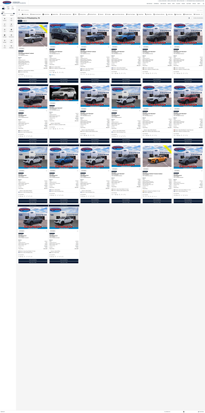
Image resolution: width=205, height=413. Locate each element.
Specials (194, 3)
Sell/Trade (189, 3)
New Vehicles (149, 3)
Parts (173, 3)
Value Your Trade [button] (32, 81)
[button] (203, 3)
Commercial (156, 3)
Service (169, 3)
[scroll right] (202, 14)
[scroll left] (19, 14)
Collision (178, 3)
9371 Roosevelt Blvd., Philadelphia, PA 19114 (195, 0)
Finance (183, 3)
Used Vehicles (163, 3)
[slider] (2, 13)
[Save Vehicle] (46, 48)
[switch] (3, 7)
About (198, 3)
